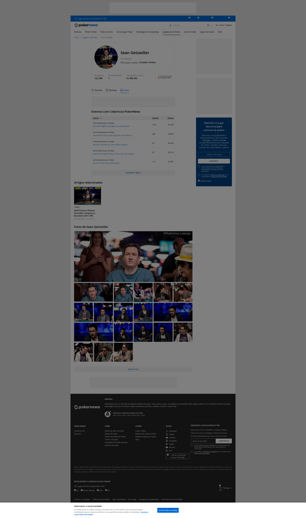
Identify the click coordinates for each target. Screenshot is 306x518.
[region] (153, 510)
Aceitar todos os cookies (168, 510)
